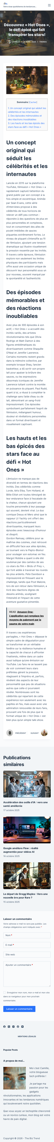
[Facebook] (4, 1026)
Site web (10, 954)
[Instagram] (13, 1026)
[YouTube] (22, 1026)
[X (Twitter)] (9, 1026)
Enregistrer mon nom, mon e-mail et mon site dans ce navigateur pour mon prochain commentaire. (26, 996)
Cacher (32, 102)
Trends (43, 42)
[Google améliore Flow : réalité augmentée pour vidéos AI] (27, 830)
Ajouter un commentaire (19, 964)
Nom (9, 935)
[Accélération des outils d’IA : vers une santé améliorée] (27, 784)
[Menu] (49, 5)
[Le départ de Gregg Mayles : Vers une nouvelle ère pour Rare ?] (27, 875)
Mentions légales (27, 1036)
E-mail (10, 944)
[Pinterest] (18, 1026)
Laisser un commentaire (19, 1008)
